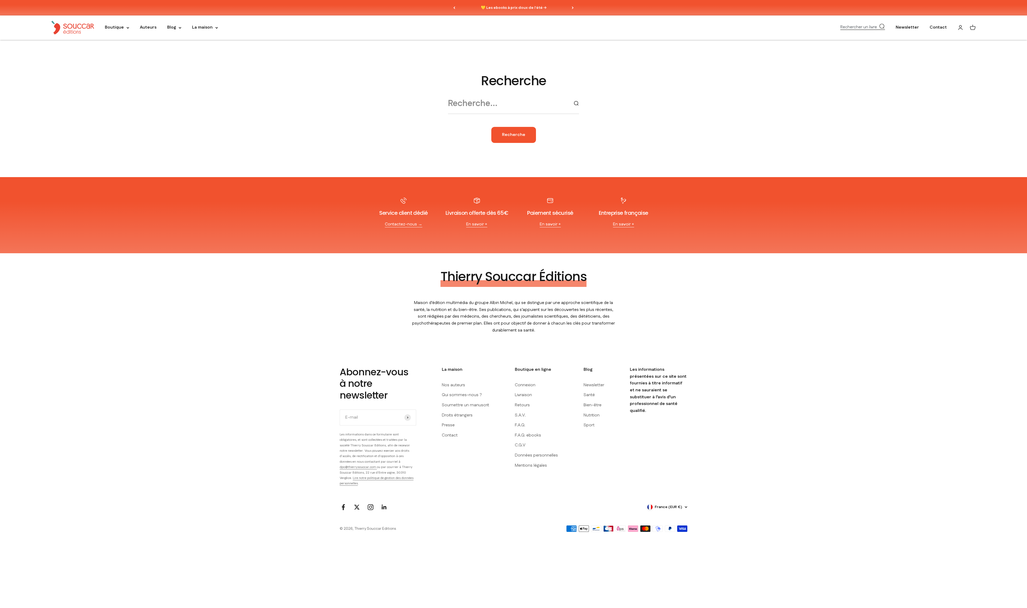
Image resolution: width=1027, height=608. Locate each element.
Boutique (114, 28)
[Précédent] (454, 8)
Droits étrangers (457, 415)
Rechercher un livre (858, 27)
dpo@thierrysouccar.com (358, 467)
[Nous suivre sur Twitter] (357, 507)
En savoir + (476, 224)
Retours (522, 405)
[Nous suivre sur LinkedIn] (384, 507)
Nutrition (592, 415)
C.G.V (520, 445)
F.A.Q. (520, 425)
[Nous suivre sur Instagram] (370, 507)
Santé (589, 395)
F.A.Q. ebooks (528, 435)
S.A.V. (520, 415)
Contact (938, 28)
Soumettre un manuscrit (465, 405)
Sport (589, 425)
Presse (448, 425)
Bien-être (592, 405)
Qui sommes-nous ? (462, 395)
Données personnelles (536, 455)
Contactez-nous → (403, 224)
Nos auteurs (453, 385)
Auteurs (148, 28)
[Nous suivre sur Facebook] (343, 507)
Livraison (523, 395)
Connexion (525, 385)
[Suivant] (573, 8)
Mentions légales (531, 465)
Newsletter (907, 28)
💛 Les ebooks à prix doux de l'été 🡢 (513, 7)
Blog (171, 28)
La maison (202, 28)
